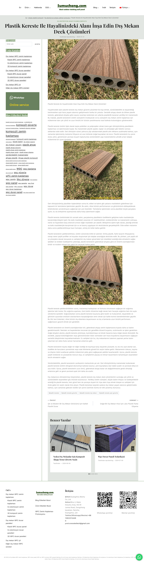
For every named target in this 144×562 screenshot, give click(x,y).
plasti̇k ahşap (29, 144)
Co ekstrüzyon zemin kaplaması (19, 63)
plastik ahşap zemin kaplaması (15, 150)
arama (37, 44)
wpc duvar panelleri (11, 195)
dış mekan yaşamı (14, 145)
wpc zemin (11, 179)
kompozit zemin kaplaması (16, 133)
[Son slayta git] (53, 448)
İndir (104, 7)
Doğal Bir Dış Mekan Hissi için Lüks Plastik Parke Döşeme (119, 403)
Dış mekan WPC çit (13, 85)
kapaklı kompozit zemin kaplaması (14, 122)
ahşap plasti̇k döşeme (11, 165)
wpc (19, 168)
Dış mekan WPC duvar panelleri (18, 70)
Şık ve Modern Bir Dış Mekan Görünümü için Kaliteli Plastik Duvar (68, 403)
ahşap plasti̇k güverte (12, 163)
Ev (20, 7)
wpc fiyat (31, 183)
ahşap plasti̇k (11, 158)
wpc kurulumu (33, 179)
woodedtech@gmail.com (80, 523)
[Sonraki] (132, 448)
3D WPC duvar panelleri (16, 80)
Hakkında (38, 7)
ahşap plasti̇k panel (23, 165)
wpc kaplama (29, 169)
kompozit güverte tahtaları (27, 128)
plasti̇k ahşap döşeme (26, 152)
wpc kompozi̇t (9, 173)
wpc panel (11, 183)
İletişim (113, 7)
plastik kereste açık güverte (108, 393)
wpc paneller (22, 183)
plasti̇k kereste (54, 393)
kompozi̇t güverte (26, 124)
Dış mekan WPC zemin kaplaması (19, 56)
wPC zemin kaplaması (17, 176)
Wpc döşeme (23, 179)
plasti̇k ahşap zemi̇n (12, 152)
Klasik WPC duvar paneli (17, 74)
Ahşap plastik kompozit (28, 158)
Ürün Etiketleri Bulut (43, 506)
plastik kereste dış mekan (88, 393)
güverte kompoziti (11, 139)
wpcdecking (71, 37)
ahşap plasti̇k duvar (11, 169)
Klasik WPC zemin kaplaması (18, 60)
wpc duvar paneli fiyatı (29, 192)
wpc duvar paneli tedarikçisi (111, 456)
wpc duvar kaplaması (14, 189)
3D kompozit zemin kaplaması (19, 66)
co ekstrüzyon (28, 122)
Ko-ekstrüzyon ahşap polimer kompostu (72, 21)
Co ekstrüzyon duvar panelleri (19, 77)
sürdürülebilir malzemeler (17, 155)
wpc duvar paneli (14, 192)
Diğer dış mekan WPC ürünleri (17, 88)
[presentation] (70, 438)
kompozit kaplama (10, 125)
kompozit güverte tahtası (12, 128)
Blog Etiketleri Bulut (43, 500)
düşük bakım (18, 142)
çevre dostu (9, 142)
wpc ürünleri (9, 186)
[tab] (89, 473)
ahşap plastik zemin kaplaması (26, 163)
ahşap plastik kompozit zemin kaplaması (16, 160)
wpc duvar (28, 186)
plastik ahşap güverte (13, 148)
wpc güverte (20, 172)
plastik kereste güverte (69, 393)
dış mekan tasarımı (29, 142)
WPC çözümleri (18, 186)
